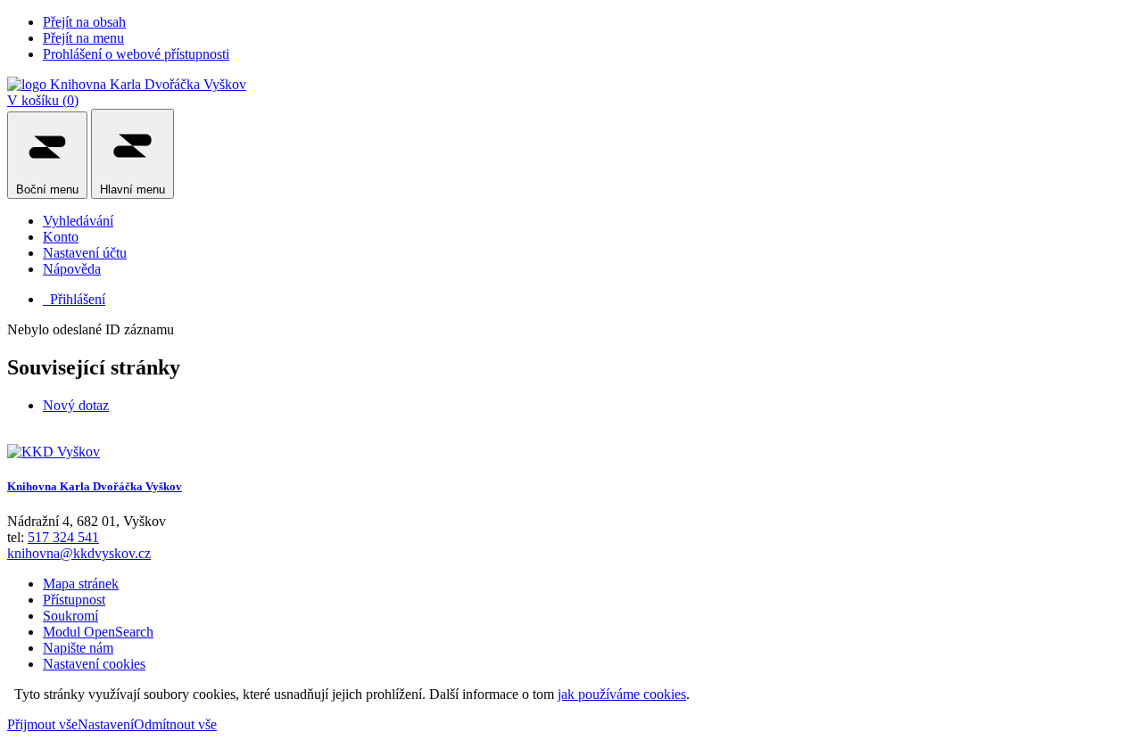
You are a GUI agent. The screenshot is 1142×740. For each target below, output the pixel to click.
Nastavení (106, 724)
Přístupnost (74, 599)
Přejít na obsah (84, 21)
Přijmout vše (42, 724)
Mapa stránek (81, 583)
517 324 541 (63, 537)
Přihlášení (74, 299)
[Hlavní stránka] (53, 451)
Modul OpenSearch (98, 631)
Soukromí (70, 615)
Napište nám (78, 647)
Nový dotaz (76, 405)
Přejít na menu (83, 37)
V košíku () (43, 100)
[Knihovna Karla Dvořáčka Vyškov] (126, 84)
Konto (61, 236)
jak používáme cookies (622, 694)
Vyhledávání (78, 220)
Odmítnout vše (175, 724)
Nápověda (72, 268)
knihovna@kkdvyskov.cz (79, 553)
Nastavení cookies (94, 663)
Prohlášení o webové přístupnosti (136, 54)
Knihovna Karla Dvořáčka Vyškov (94, 486)
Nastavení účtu (85, 252)
